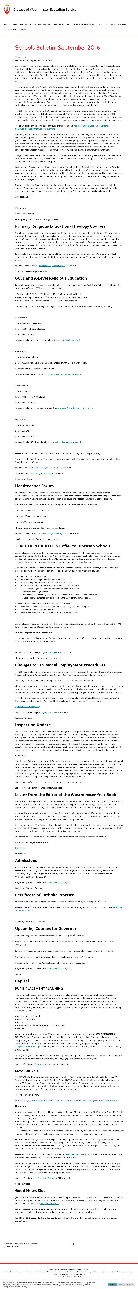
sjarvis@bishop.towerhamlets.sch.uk (64, 374)
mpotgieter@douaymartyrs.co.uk (66, 442)
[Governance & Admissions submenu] (95, 24)
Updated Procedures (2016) (27, 706)
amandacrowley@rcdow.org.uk (52, 265)
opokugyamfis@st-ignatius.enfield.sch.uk (75, 408)
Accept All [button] (112, 1285)
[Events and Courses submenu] (69, 24)
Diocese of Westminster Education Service (44, 9)
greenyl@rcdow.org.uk (49, 1203)
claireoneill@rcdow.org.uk (47, 467)
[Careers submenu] (27, 29)
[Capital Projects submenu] (17, 29)
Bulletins (33, 1244)
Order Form (20, 848)
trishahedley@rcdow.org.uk (41, 473)
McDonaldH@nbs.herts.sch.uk (66, 340)
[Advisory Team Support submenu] (49, 24)
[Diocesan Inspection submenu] (127, 24)
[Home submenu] (9, 24)
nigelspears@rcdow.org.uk (29, 1046)
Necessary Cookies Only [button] (126, 1285)
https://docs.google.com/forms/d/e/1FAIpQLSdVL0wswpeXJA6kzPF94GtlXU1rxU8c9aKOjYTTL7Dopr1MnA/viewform (66, 1100)
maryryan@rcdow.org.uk (59, 882)
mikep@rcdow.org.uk (48, 652)
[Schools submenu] (26, 24)
